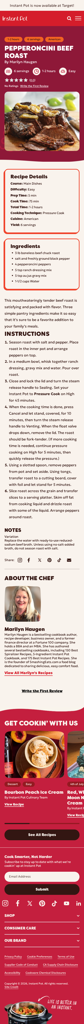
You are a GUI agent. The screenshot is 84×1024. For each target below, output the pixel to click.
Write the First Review (34, 86)
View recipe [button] (14, 804)
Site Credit (11, 987)
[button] (69, 18)
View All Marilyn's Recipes (28, 673)
